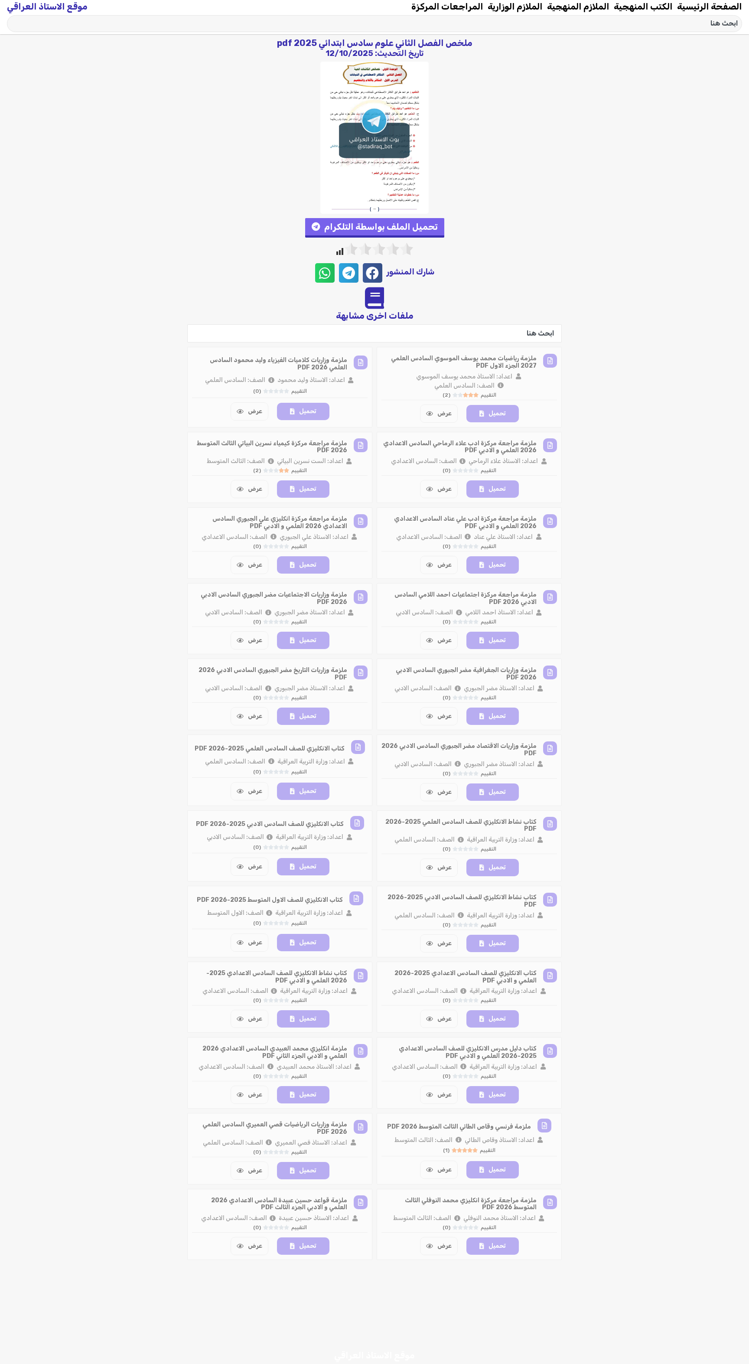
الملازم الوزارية (515, 6)
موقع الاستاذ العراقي (47, 6)
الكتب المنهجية (643, 6)
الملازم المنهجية (578, 6)
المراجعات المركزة (447, 6)
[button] (374, 228)
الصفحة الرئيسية (709, 6)
